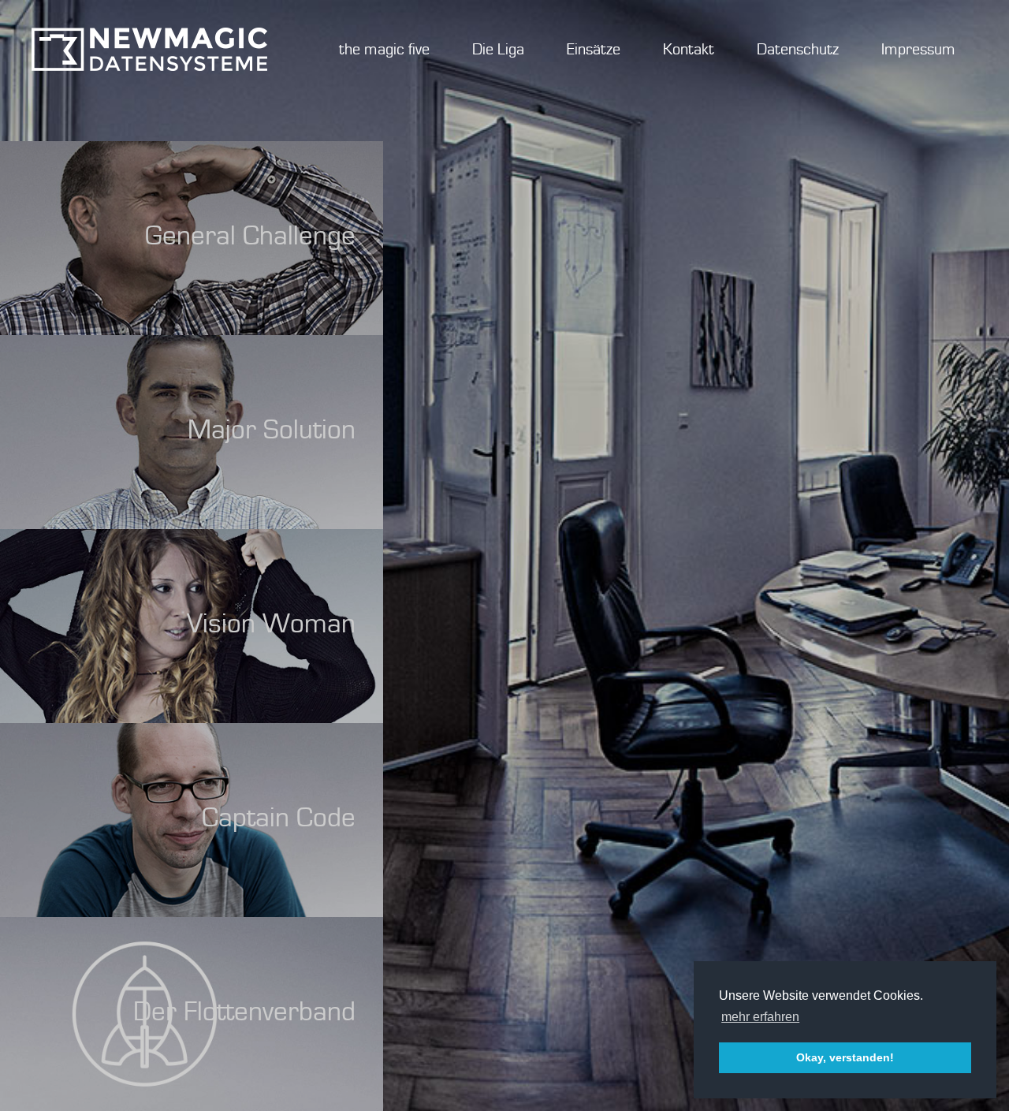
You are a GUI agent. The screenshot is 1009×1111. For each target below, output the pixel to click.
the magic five (384, 49)
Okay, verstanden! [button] (845, 1057)
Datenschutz (798, 49)
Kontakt (688, 49)
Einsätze (593, 49)
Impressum (918, 49)
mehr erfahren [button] (760, 1016)
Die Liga (498, 49)
